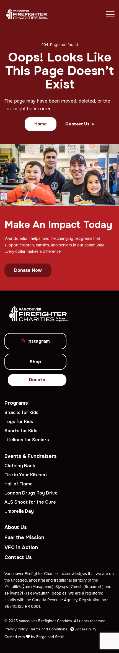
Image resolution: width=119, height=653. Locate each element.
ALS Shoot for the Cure (30, 502)
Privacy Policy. (16, 629)
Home (40, 124)
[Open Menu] (110, 14)
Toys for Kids (18, 421)
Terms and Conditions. (49, 629)
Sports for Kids (20, 431)
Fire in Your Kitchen (25, 475)
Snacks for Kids (21, 412)
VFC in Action (21, 547)
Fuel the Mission (24, 537)
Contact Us (18, 557)
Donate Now (28, 270)
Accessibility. (85, 629)
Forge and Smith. (50, 636)
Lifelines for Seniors (26, 440)
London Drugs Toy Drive (31, 493)
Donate (37, 380)
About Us (15, 527)
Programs (16, 403)
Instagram (38, 341)
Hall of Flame (18, 484)
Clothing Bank (19, 466)
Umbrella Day (19, 511)
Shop (35, 362)
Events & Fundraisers (30, 456)
